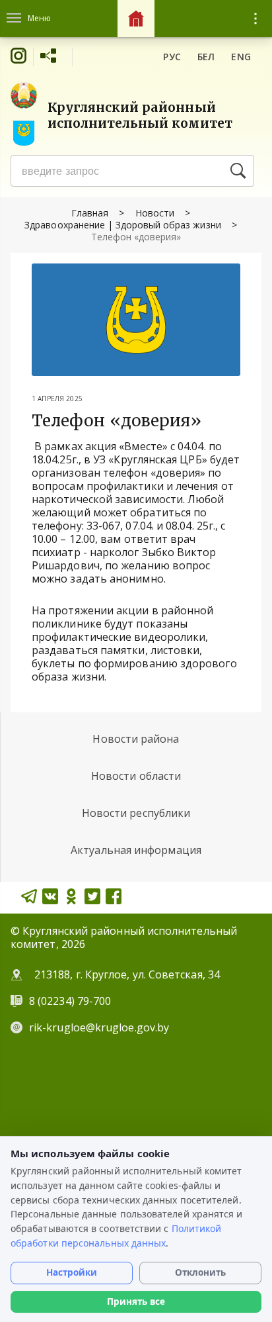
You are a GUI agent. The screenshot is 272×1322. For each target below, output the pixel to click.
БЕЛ (206, 56)
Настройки (71, 1272)
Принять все (136, 1301)
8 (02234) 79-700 (71, 1001)
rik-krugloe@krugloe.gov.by (99, 1027)
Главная (89, 213)
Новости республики (136, 813)
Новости (154, 213)
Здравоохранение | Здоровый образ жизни (122, 224)
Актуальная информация (136, 850)
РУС (172, 56)
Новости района (135, 739)
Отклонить (200, 1272)
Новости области (136, 776)
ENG (241, 56)
